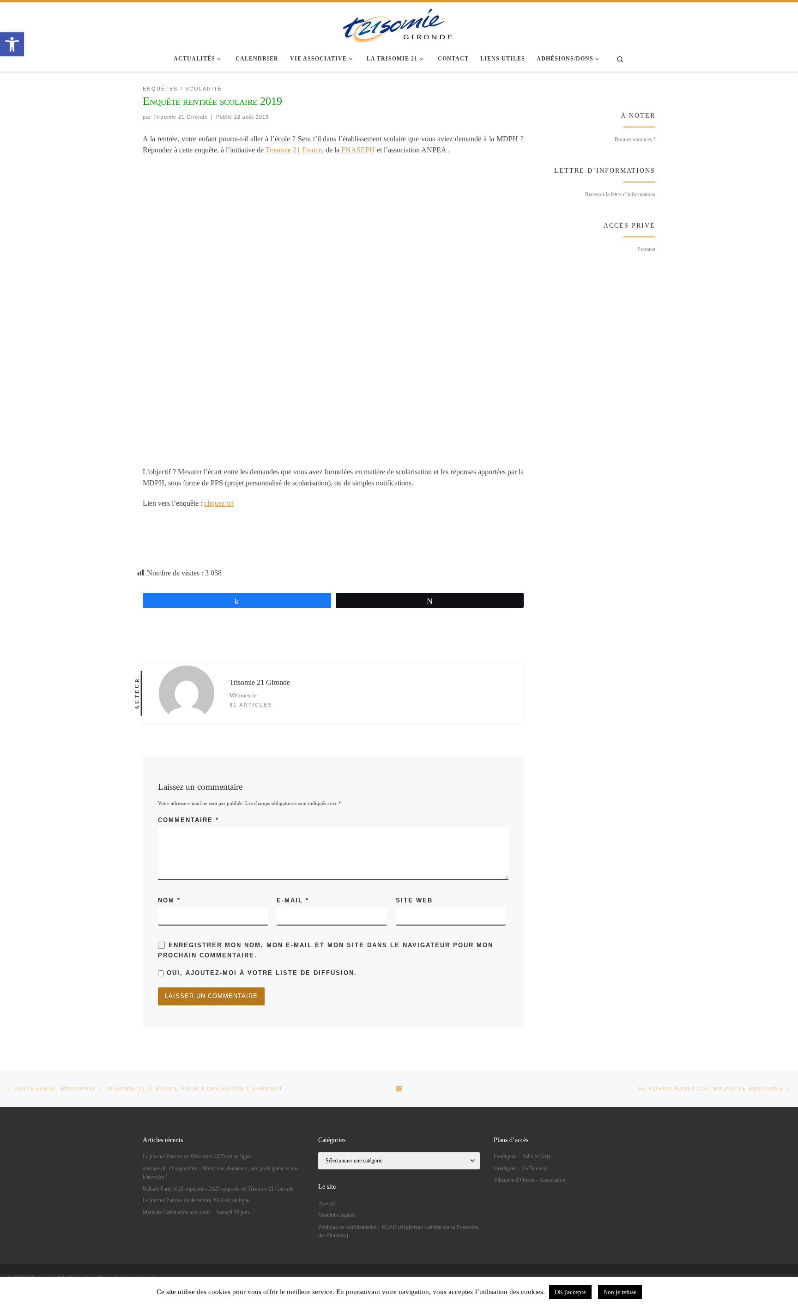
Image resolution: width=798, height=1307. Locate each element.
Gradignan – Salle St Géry (522, 1156)
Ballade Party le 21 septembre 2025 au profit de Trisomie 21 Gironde (218, 1189)
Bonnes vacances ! (635, 139)
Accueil (326, 1203)
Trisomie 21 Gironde (180, 117)
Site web (414, 900)
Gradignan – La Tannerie (521, 1168)
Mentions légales (336, 1215)
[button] (12, 44)
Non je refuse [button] (620, 1292)
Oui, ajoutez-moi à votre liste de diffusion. (260, 972)
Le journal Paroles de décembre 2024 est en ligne (196, 1200)
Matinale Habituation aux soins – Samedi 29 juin (196, 1212)
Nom (169, 900)
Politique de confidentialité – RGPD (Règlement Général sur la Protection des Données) (398, 1231)
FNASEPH (358, 150)
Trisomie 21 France (294, 150)
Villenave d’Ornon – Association (529, 1180)
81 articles (251, 705)
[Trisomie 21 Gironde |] (399, 23)
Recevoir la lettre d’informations (620, 194)
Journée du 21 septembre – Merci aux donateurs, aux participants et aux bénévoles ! (221, 1172)
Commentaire (188, 820)
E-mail (293, 900)
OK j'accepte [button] (570, 1292)
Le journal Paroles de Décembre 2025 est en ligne (197, 1156)
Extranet (646, 249)
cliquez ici (219, 503)
